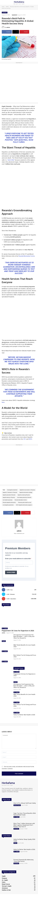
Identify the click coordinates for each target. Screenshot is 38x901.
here (3, 402)
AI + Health (4, 628)
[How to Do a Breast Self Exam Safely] (7, 806)
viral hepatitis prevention (8, 505)
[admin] (3, 27)
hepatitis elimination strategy (26, 492)
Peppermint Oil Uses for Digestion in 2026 (18, 631)
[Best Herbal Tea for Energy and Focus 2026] (7, 658)
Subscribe (33, 598)
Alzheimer (16, 828)
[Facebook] (3, 795)
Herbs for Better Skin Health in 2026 (24, 715)
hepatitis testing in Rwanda (9, 497)
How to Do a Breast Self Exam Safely (25, 803)
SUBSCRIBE (11, 572)
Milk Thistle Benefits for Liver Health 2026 (24, 645)
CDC (24, 439)
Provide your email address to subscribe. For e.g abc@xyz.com (16, 567)
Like (35, 589)
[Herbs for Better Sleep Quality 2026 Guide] (7, 843)
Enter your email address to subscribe (18, 558)
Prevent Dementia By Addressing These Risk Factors (23, 860)
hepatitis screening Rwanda (24, 495)
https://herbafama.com (19, 533)
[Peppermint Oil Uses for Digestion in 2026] (19, 617)
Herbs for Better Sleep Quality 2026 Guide (24, 840)
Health (7, 6)
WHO (30, 439)
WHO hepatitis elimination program (24, 505)
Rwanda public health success (24, 502)
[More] (31, 32)
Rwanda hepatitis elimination (9, 502)
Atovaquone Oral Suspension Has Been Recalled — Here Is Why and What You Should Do (24, 636)
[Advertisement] (19, 83)
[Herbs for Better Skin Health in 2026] (7, 716)
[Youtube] (10, 795)
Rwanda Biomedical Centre (21, 500)
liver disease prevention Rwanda (24, 497)
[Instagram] (5, 795)
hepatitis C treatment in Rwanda (10, 492)
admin (8, 27)
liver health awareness (7, 500)
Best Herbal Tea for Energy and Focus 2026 (25, 656)
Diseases (4, 12)
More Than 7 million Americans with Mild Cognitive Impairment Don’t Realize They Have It (24, 825)
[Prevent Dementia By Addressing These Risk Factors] (7, 863)
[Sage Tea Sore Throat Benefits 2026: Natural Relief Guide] (7, 816)
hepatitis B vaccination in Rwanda (27, 490)
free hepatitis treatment (12, 490)
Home (3, 6)
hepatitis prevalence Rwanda (9, 495)
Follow (34, 594)
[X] (8, 795)
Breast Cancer (17, 805)
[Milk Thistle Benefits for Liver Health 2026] (7, 648)
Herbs (15, 843)
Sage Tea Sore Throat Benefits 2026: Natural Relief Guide (25, 814)
